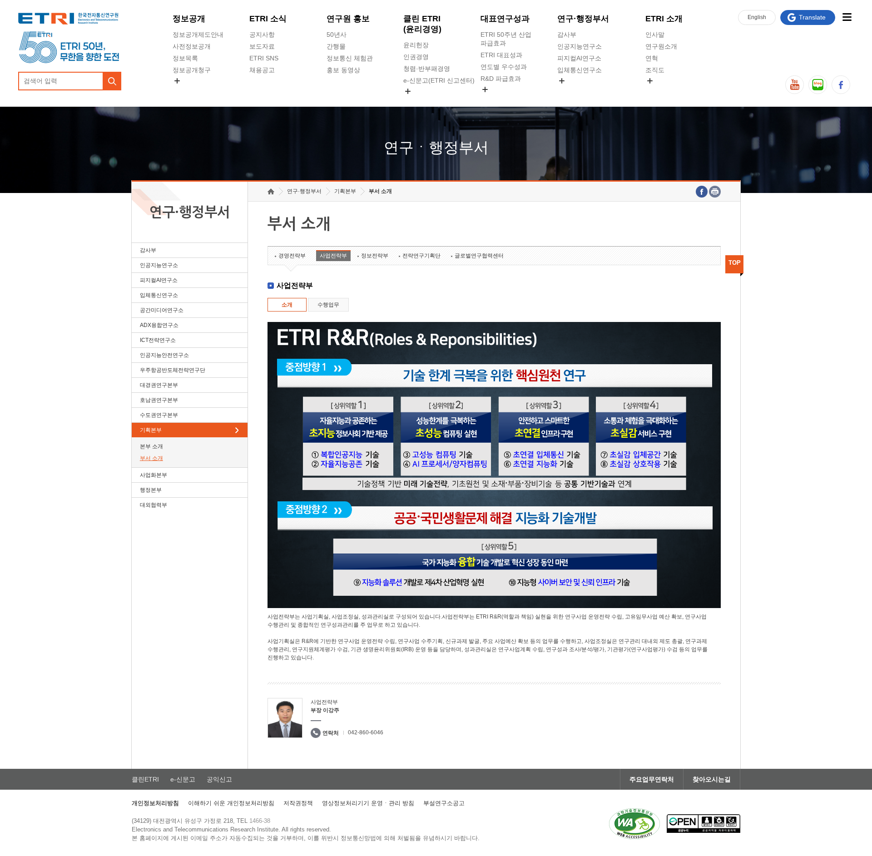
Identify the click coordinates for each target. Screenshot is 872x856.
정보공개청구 (192, 70)
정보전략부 (374, 255)
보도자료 (262, 46)
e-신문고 (182, 779)
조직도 (654, 70)
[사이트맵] (847, 17)
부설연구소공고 (444, 803)
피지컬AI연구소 (579, 58)
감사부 (566, 34)
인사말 (654, 34)
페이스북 (841, 84)
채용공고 (262, 70)
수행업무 (328, 305)
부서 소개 (151, 458)
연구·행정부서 (583, 18)
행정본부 (151, 490)
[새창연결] (702, 192)
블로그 (817, 84)
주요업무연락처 (651, 779)
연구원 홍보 (348, 18)
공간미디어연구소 (582, 91)
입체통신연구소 (579, 70)
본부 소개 (151, 446)
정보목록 (185, 58)
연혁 (651, 58)
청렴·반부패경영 (426, 68)
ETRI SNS (263, 58)
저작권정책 (298, 803)
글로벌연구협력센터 (479, 255)
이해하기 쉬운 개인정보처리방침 (231, 803)
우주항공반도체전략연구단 (172, 370)
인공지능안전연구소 (164, 355)
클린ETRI (145, 779)
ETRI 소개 (664, 18)
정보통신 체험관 (350, 58)
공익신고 (416, 101)
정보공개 (189, 18)
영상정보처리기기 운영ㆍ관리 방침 (368, 803)
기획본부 (151, 430)
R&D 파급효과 (501, 78)
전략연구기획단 (421, 255)
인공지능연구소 (579, 46)
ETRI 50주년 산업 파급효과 (506, 39)
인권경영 (416, 56)
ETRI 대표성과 (501, 55)
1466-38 (259, 820)
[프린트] (715, 192)
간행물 (336, 46)
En (757, 17)
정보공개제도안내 (198, 34)
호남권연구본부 (159, 400)
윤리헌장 (416, 45)
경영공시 (185, 91)
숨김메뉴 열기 (177, 80)
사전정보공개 (192, 46)
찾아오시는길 (712, 779)
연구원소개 (661, 46)
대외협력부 (153, 505)
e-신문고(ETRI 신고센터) (439, 80)
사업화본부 (153, 475)
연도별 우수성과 (504, 66)
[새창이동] (634, 823)
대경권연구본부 (159, 385)
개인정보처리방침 (155, 803)
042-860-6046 (365, 732)
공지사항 (262, 34)
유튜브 (794, 84)
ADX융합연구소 (159, 325)
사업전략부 (333, 255)
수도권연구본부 (159, 415)
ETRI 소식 (268, 18)
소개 (287, 305)
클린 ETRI (422, 24)
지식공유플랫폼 (503, 100)
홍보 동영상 (343, 70)
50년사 (337, 34)
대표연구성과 (505, 18)
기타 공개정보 (665, 91)
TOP (734, 262)
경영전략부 (292, 255)
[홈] (271, 191)
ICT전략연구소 (158, 340)
